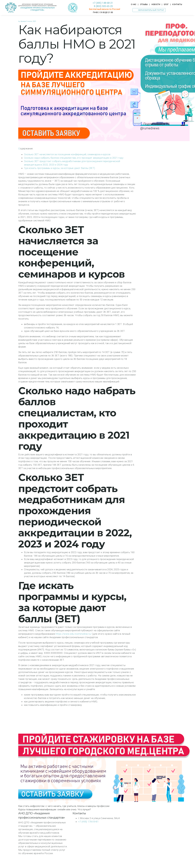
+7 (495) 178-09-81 (88, 821)
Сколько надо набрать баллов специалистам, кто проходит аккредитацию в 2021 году (73, 157)
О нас (133, 4)
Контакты (177, 4)
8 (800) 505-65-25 (103, 6)
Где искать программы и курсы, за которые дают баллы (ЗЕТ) (59, 168)
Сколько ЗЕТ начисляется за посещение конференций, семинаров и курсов (67, 154)
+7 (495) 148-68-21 (103, 3)
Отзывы (144, 4)
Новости (155, 4)
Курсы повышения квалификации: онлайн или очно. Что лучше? (54, 809)
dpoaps (23, 21)
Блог (166, 4)
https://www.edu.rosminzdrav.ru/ (74, 633)
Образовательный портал (150, 10)
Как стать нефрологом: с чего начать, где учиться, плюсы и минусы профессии (63, 806)
